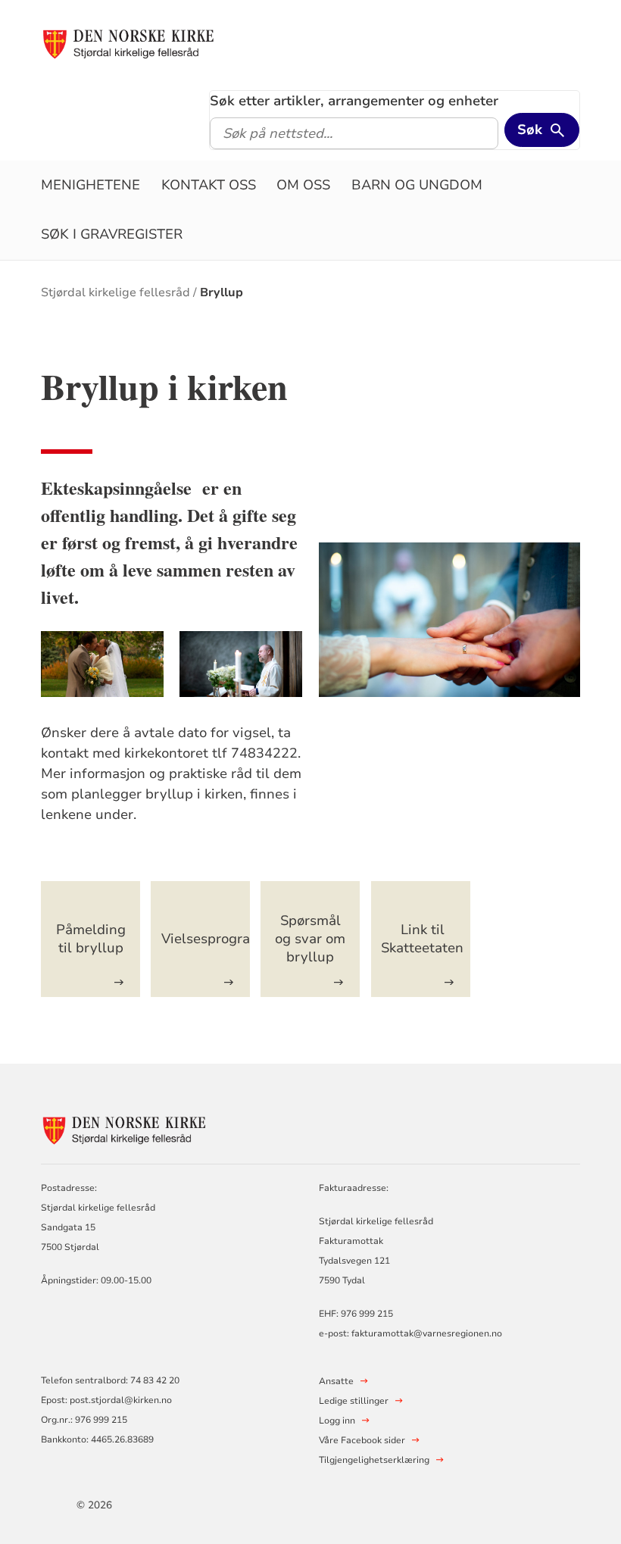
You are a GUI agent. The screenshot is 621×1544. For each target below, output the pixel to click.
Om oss (303, 185)
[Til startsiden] (128, 43)
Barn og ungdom (416, 185)
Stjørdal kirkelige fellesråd (115, 292)
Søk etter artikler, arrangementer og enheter (354, 101)
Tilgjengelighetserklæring (374, 1460)
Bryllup (221, 292)
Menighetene (90, 185)
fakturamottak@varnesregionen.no (426, 1333)
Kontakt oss (208, 185)
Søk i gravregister (112, 234)
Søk (529, 129)
